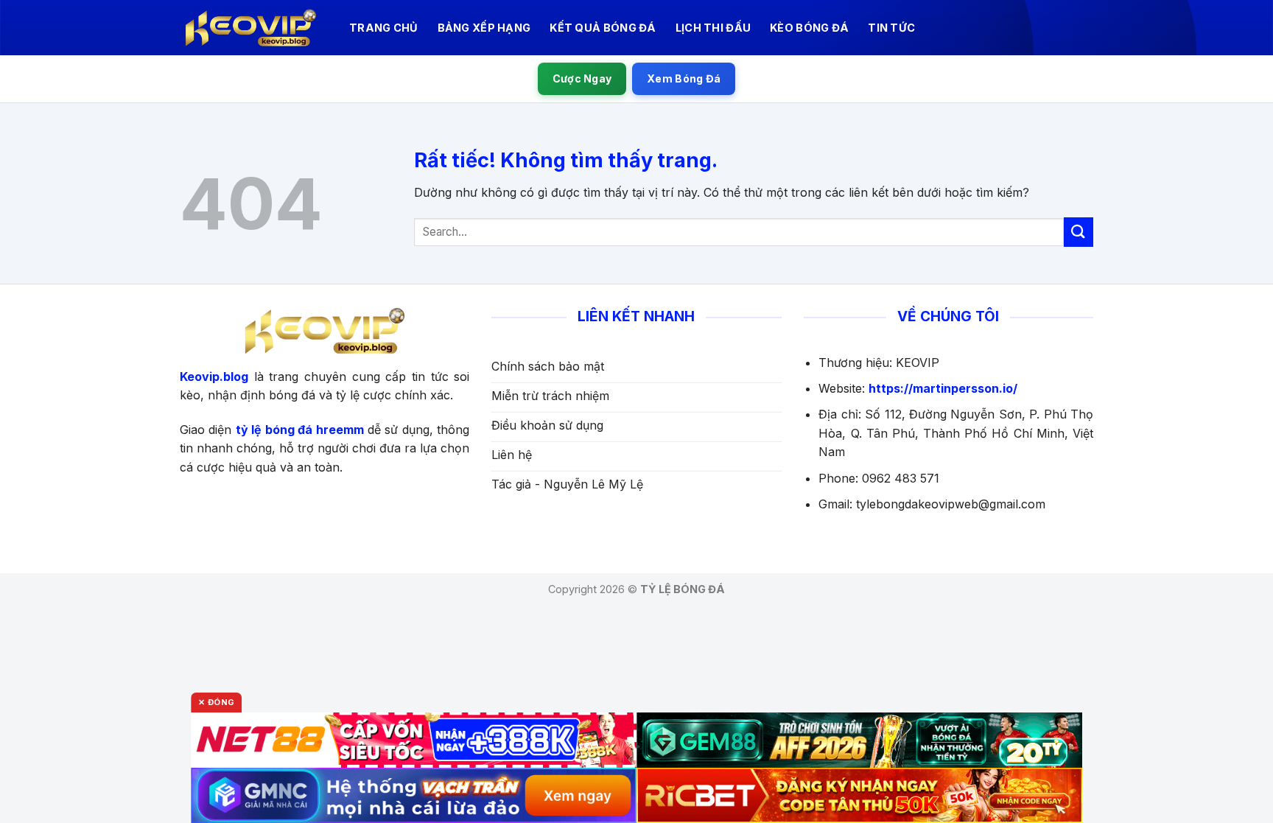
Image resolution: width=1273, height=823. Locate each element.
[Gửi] (1078, 231)
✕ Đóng (216, 702)
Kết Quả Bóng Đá (603, 27)
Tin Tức (891, 27)
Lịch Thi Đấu (713, 27)
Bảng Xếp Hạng (484, 27)
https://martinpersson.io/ (943, 388)
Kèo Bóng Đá (809, 27)
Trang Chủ (383, 27)
